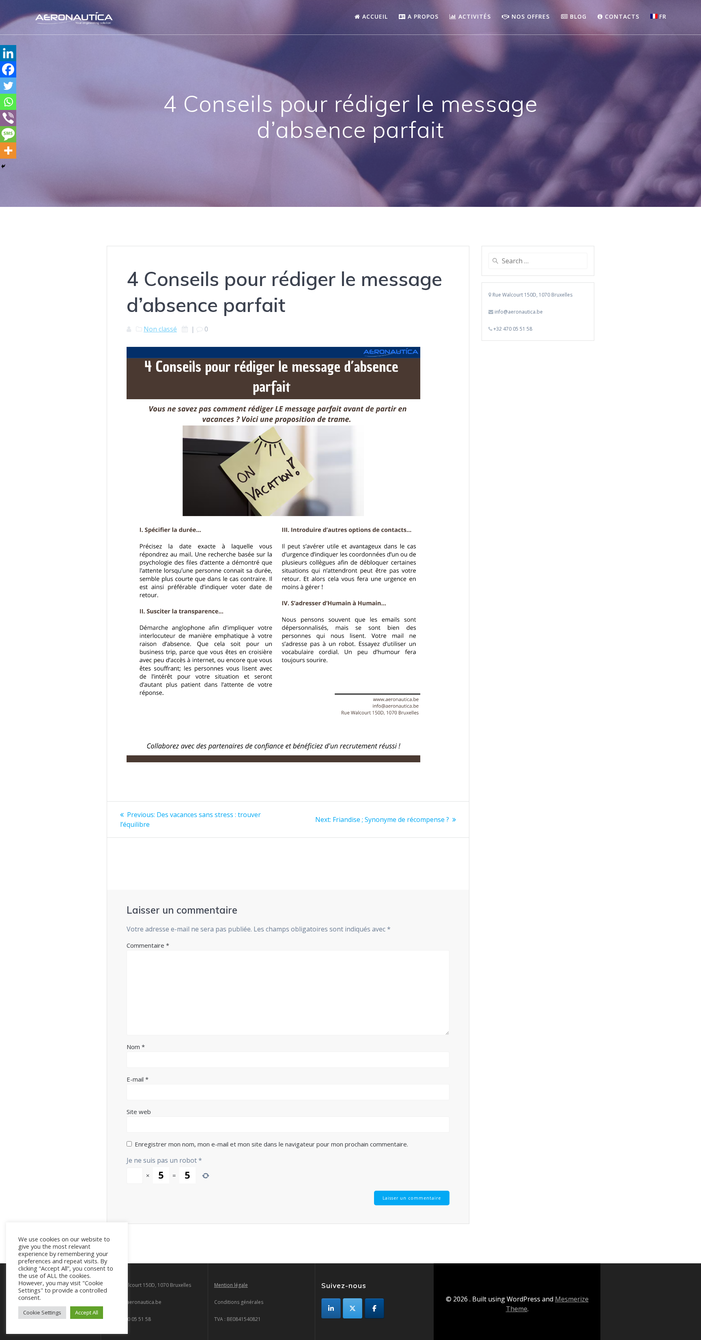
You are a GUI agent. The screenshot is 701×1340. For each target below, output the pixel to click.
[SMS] (8, 134)
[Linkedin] (8, 53)
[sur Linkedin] (331, 1308)
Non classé (160, 329)
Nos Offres (530, 16)
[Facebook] (8, 69)
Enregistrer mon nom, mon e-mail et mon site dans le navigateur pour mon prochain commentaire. (271, 1144)
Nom (136, 1047)
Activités (473, 16)
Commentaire (148, 945)
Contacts (621, 16)
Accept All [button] (86, 1312)
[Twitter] (8, 85)
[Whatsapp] (8, 102)
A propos (422, 16)
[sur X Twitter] (352, 1308)
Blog (577, 16)
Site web (139, 1112)
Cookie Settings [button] (42, 1312)
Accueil (374, 16)
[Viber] (8, 118)
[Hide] (3, 166)
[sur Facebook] (374, 1308)
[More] (8, 150)
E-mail (137, 1079)
